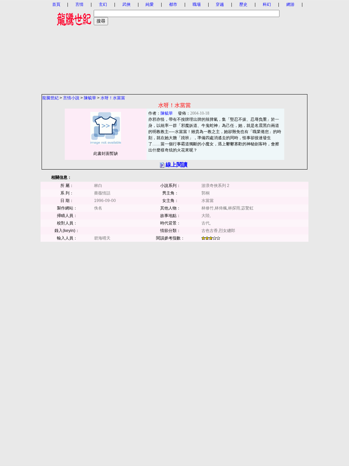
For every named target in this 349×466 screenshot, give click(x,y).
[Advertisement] (174, 46)
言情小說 (71, 98)
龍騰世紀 (50, 98)
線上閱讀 (176, 165)
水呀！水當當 (113, 98)
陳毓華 (90, 98)
